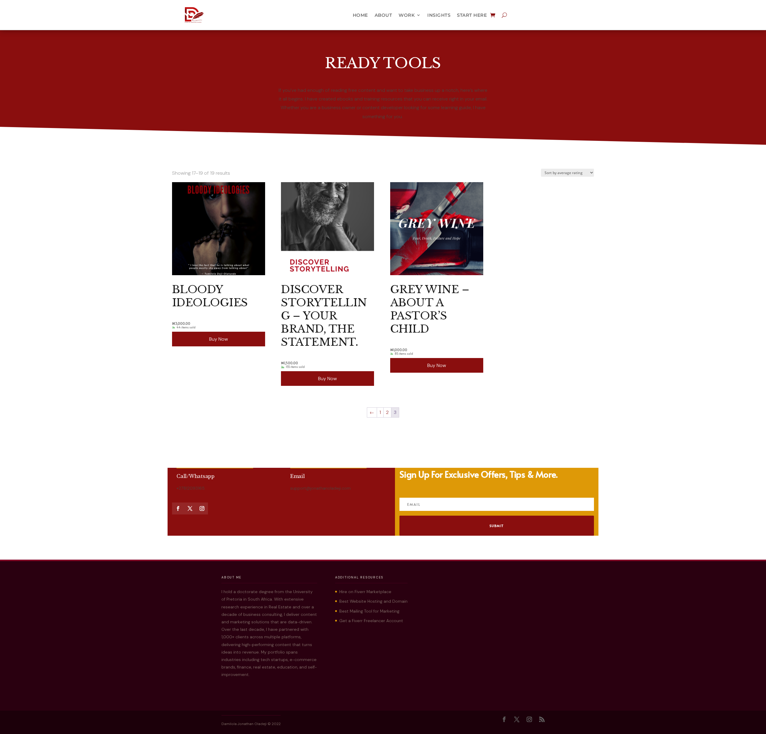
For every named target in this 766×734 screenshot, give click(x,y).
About (383, 15)
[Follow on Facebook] (178, 508)
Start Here (472, 15)
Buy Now (218, 339)
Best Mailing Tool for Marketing (369, 611)
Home (360, 15)
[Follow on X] (190, 508)
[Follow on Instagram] (202, 508)
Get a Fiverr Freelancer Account (371, 620)
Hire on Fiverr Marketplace (365, 591)
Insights (438, 15)
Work (407, 15)
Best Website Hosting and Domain (373, 601)
